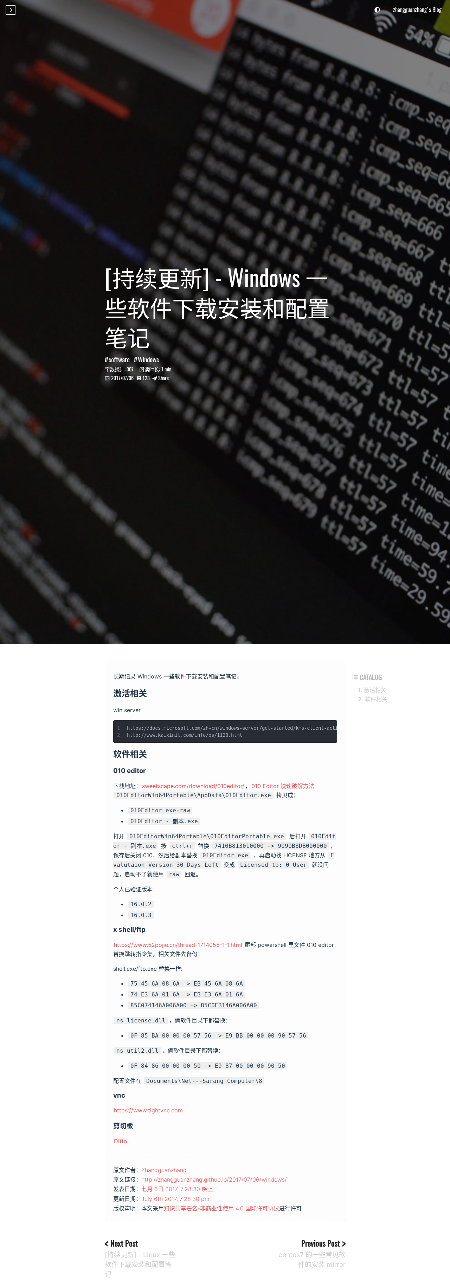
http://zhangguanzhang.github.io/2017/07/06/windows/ (214, 1179)
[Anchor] (152, 692)
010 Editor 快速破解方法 (282, 785)
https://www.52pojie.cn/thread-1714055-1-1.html (178, 944)
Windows (148, 359)
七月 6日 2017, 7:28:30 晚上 (177, 1188)
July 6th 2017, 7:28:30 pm (175, 1198)
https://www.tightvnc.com (148, 1110)
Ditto (120, 1141)
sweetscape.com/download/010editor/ (193, 785)
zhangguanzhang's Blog (417, 9)
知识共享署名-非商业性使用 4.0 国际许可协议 (221, 1208)
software (119, 359)
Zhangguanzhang (164, 1170)
